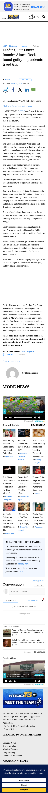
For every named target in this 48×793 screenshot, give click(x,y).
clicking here (23, 564)
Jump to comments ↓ (11, 361)
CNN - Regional (27, 352)
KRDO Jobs (18, 716)
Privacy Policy (24, 713)
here (21, 571)
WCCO (22, 111)
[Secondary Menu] (6, 17)
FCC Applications (32, 716)
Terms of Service (10, 713)
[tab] (10, 600)
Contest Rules (9, 729)
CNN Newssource (11, 80)
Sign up (40, 581)
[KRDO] (14, 16)
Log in (34, 581)
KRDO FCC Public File (13, 720)
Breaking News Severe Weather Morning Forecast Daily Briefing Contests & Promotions (12, 749)
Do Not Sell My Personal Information (19, 726)
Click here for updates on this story (17, 106)
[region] (24, 617)
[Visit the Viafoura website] (39, 652)
